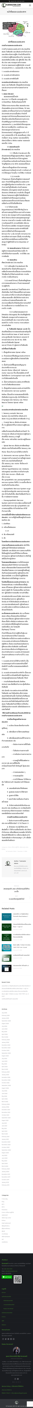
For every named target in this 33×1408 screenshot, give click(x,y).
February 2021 (5, 1137)
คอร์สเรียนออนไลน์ (6, 1296)
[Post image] (6, 916)
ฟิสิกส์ (3, 1231)
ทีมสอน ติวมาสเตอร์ (8, 1309)
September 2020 (6, 1150)
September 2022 (6, 1085)
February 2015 (5, 1185)
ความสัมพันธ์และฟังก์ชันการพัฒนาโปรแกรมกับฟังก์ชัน (21, 935)
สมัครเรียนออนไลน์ (8, 1301)
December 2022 (6, 1077)
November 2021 (6, 1112)
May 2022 (4, 1096)
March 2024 (5, 1037)
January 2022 (5, 1107)
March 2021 (5, 1134)
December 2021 (6, 1110)
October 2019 (5, 1180)
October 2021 (5, 1115)
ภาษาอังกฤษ (5, 1234)
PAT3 (3, 1207)
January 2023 (5, 1075)
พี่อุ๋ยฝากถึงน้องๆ (6, 1228)
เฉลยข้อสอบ (5, 1242)
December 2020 (6, 1142)
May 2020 (4, 1161)
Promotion (4, 1210)
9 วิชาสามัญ (5, 1199)
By (11, 851)
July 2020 (4, 1155)
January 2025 (5, 1018)
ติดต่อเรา (4, 1325)
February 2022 (6, 1104)
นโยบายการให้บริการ (7, 1390)
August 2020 (5, 1153)
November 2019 (6, 1177)
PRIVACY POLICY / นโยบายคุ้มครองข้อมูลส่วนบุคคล (14, 1393)
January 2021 (5, 1139)
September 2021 (6, 1118)
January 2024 (5, 1042)
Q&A (3, 1321)
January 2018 (5, 1182)
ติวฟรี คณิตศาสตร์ (6, 1223)
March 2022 (5, 1102)
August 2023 (5, 1056)
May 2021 (4, 1128)
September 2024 (6, 1021)
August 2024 (5, 1023)
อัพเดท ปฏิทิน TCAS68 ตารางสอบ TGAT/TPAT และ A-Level (21, 946)
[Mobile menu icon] (30, 5)
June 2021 (4, 1126)
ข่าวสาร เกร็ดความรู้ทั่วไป (9, 23)
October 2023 (5, 1050)
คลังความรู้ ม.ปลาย (7, 25)
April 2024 (5, 1034)
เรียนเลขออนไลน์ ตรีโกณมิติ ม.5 (21, 965)
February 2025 (6, 1015)
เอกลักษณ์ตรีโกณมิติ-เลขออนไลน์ (21, 955)
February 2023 (6, 1072)
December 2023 (6, 1045)
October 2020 (6, 1147)
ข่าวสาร (3, 1317)
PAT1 (3, 1204)
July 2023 (4, 1058)
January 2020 (5, 1171)
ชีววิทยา (5, 28)
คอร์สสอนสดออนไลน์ (7, 1313)
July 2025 (4, 1013)
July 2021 (4, 1123)
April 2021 (4, 1131)
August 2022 (5, 1088)
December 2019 (6, 1174)
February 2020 (6, 1169)
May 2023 (4, 1064)
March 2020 (5, 1166)
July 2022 (4, 1091)
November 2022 (6, 1080)
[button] (14, 1382)
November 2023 (6, 1048)
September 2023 (6, 1053)
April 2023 (4, 1067)
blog (3, 1202)
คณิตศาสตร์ (5, 1215)
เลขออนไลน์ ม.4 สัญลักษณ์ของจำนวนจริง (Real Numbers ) (21, 915)
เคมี (3, 1239)
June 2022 (4, 1093)
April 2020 (5, 1163)
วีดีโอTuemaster (6, 1237)
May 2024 (4, 1032)
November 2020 (6, 1145)
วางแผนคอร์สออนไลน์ (9, 1305)
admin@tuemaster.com (11, 1271)
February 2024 (6, 1040)
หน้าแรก (4, 1292)
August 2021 (5, 1120)
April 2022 (5, 1099)
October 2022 (5, 1083)
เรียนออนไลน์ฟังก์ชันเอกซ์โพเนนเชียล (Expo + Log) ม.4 (22, 925)
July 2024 (4, 1026)
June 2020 (4, 1158)
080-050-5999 (8, 1269)
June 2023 (4, 1061)
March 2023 (5, 1069)
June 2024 (4, 1029)
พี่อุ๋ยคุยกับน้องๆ (6, 1226)
